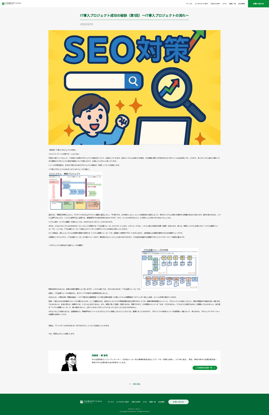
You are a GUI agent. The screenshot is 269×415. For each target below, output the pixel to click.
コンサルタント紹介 (201, 3)
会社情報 (241, 3)
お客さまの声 (215, 3)
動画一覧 (232, 3)
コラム (224, 3)
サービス (189, 3)
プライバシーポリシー (134, 409)
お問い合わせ (178, 402)
